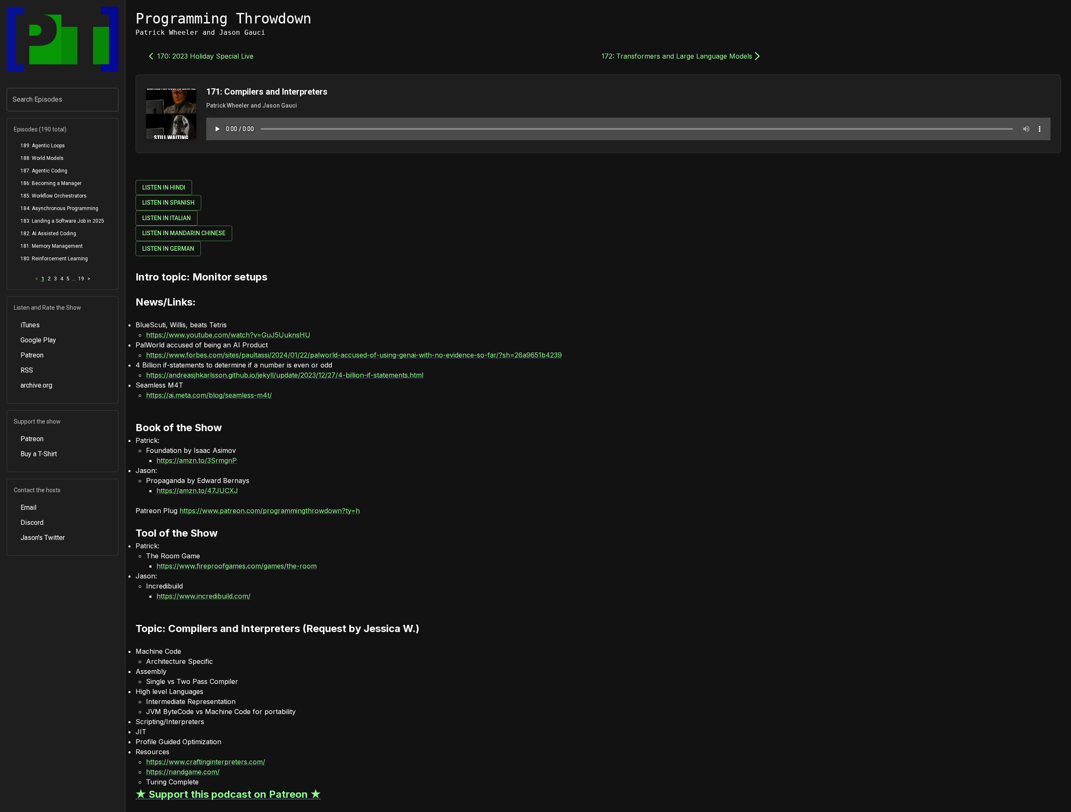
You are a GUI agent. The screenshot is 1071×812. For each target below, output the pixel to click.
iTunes (30, 325)
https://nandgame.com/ (183, 772)
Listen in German (168, 248)
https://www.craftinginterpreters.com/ (205, 762)
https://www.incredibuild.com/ (203, 596)
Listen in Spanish (168, 202)
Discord (32, 523)
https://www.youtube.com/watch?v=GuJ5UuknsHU (228, 335)
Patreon (32, 355)
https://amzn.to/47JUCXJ (197, 490)
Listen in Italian (166, 218)
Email (28, 507)
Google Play (38, 340)
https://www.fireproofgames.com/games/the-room (236, 566)
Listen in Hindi (163, 187)
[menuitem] (62, 145)
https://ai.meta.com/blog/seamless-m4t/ (209, 395)
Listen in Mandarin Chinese (183, 233)
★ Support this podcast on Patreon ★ (228, 794)
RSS (26, 370)
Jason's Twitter (42, 538)
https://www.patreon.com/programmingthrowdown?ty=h (269, 510)
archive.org (36, 385)
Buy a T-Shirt (38, 454)
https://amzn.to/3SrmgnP (196, 460)
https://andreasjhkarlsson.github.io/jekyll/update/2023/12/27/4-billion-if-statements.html (284, 375)
